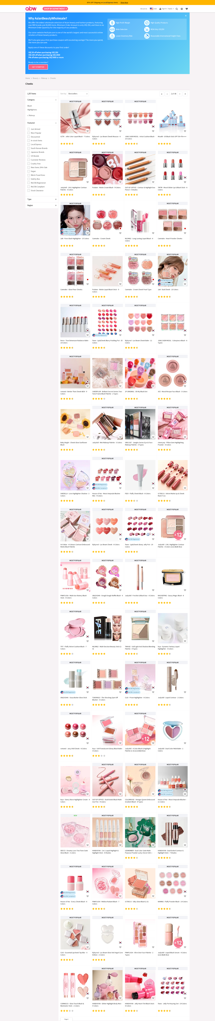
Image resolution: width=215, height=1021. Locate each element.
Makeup (44, 78)
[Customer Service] (182, 8)
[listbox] (78, 93)
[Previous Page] (167, 93)
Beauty (35, 78)
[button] (87, 130)
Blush (29, 106)
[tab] (41, 93)
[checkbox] (41, 129)
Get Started (38, 67)
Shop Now (124, 2)
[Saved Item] (187, 8)
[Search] (177, 8)
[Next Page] (179, 93)
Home (27, 78)
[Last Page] (185, 93)
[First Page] (161, 93)
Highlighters (32, 109)
